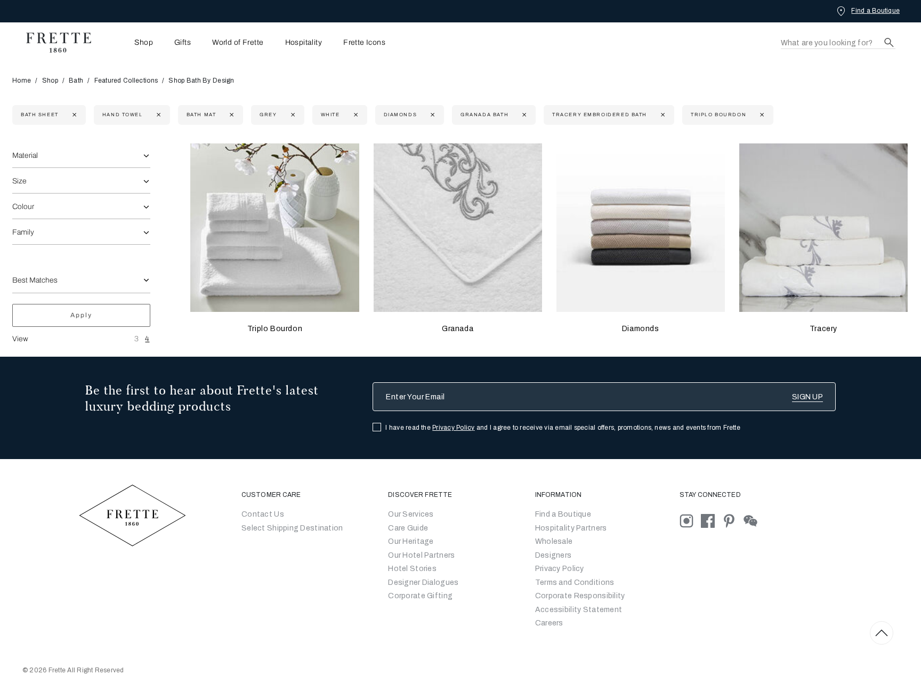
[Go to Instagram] (690, 521)
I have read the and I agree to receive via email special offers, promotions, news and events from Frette (562, 427)
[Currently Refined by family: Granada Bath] (523, 115)
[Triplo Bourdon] (274, 227)
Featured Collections (126, 80)
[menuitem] (129, 42)
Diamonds (640, 329)
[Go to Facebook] (711, 521)
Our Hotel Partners (421, 555)
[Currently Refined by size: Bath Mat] (230, 115)
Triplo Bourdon (274, 329)
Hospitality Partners (571, 528)
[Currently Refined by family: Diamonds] (431, 115)
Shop (50, 80)
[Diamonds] (640, 227)
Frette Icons (364, 42)
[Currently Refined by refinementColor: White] (354, 115)
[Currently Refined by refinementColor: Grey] (291, 115)
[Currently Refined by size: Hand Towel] (157, 115)
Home (21, 80)
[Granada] (458, 227)
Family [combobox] (23, 232)
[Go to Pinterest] (733, 521)
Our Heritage (410, 541)
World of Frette (237, 42)
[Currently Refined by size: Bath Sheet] (73, 115)
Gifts (182, 42)
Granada (457, 329)
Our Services (410, 514)
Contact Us (262, 514)
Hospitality (303, 42)
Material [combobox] (25, 155)
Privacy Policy (453, 427)
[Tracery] (823, 227)
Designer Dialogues (423, 582)
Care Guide (408, 528)
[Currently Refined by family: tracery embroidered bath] (661, 115)
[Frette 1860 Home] (53, 42)
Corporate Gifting (420, 596)
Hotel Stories (412, 569)
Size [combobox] (19, 181)
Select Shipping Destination (292, 528)
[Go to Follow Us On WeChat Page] (753, 521)
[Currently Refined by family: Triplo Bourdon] (761, 115)
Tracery (823, 329)
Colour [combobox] (23, 207)
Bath (76, 80)
